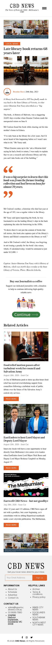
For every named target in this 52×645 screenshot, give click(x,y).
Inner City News (37, 608)
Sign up (39, 578)
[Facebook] (22, 637)
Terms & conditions (37, 593)
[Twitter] (31, 637)
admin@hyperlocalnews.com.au (16, 608)
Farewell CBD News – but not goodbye (26, 501)
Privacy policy (38, 597)
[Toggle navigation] (44, 8)
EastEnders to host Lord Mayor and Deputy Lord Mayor (24, 439)
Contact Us (13, 598)
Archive (36, 589)
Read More (11, 399)
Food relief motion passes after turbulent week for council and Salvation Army (22, 368)
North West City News (39, 624)
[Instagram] (27, 637)
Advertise (12, 595)
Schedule (12, 592)
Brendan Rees (19, 91)
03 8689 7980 (15, 612)
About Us (12, 589)
